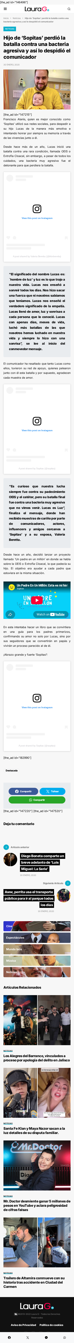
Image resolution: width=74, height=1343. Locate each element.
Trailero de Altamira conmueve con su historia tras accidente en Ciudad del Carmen (34, 1282)
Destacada (12, 770)
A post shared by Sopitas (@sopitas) (37, 468)
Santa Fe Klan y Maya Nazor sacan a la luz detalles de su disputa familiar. (34, 1130)
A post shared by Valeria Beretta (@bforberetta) (37, 256)
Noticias (17, 18)
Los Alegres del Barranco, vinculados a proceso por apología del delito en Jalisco (36, 1058)
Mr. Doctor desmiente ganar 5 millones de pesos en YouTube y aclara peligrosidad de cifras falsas (36, 1205)
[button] (5, 9)
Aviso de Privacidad (23, 1325)
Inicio (6, 18)
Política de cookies (51, 1325)
